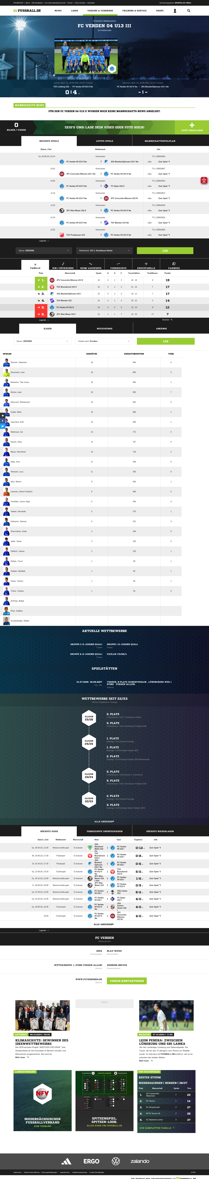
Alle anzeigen (103, 822)
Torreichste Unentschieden (105, 831)
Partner (70, 3)
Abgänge (161, 329)
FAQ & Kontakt (80, 3)
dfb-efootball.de (37, 3)
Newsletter (91, 3)
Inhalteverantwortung (79, 1172)
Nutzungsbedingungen (49, 1172)
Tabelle (35, 268)
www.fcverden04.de (88, 979)
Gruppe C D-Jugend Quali (86, 644)
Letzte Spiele (104, 141)
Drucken (165, 320)
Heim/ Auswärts (90, 268)
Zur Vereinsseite (104, 30)
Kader (48, 329)
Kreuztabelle (146, 268)
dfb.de (28, 3)
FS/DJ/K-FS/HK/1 (117, 654)
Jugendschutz (65, 1172)
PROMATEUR (18, 3)
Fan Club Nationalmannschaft (55, 3)
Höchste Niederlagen (160, 831)
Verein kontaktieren (127, 981)
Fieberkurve (118, 268)
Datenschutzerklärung (31, 1172)
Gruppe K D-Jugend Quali (86, 654)
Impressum (17, 1172)
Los (165, 250)
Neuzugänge (104, 329)
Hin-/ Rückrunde (63, 268)
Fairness (174, 268)
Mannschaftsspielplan (160, 141)
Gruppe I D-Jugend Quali (122, 644)
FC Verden (104, 937)
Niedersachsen (110, 21)
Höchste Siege (49, 831)
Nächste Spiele (49, 141)
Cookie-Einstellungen (97, 1172)
